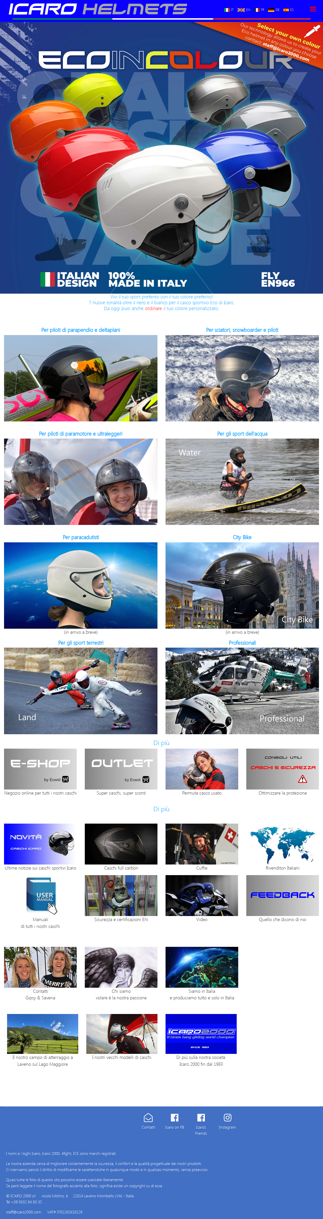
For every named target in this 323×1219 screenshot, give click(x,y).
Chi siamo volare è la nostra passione (121, 994)
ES (291, 9)
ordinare (153, 308)
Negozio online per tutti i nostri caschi (40, 793)
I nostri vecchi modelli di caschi (121, 1057)
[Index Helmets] (80, 378)
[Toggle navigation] (313, 9)
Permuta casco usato (202, 793)
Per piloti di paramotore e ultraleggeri (80, 433)
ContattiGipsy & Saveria (40, 994)
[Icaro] (108, 9)
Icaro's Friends (201, 1130)
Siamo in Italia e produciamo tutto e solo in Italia (202, 994)
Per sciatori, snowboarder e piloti (242, 329)
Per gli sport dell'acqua (242, 433)
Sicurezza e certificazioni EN (121, 919)
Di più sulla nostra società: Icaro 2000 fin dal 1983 (201, 1060)
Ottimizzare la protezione (283, 793)
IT (232, 9)
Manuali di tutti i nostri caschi (40, 922)
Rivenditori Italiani (283, 868)
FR (262, 9)
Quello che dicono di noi (282, 919)
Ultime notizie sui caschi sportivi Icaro (40, 868)
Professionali (242, 642)
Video (201, 919)
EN (248, 9)
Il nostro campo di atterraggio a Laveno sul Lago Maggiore (43, 1060)
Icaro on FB (174, 1127)
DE (278, 9)
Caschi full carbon (121, 868)
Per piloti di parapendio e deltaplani (80, 329)
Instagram (227, 1127)
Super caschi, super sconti (121, 793)
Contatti (148, 1127)
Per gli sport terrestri (80, 642)
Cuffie (201, 868)
